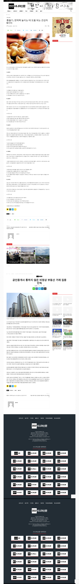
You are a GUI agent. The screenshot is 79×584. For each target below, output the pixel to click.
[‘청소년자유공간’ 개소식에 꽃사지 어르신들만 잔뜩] (14, 255)
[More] (46, 220)
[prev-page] (7, 266)
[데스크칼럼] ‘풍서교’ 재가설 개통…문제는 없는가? (42, 262)
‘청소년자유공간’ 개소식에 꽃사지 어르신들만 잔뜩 (14, 262)
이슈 (26, 11)
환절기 (13, 213)
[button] (70, 11)
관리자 (17, 234)
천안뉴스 (9, 11)
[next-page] (9, 266)
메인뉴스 (13, 259)
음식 (10, 17)
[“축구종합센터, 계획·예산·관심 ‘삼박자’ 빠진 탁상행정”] (28, 255)
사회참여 (21, 11)
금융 (41, 11)
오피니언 (15, 11)
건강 (36, 11)
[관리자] (8, 26)
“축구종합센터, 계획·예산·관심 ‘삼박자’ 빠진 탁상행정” (28, 262)
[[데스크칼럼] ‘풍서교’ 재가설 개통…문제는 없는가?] (42, 255)
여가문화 (31, 11)
